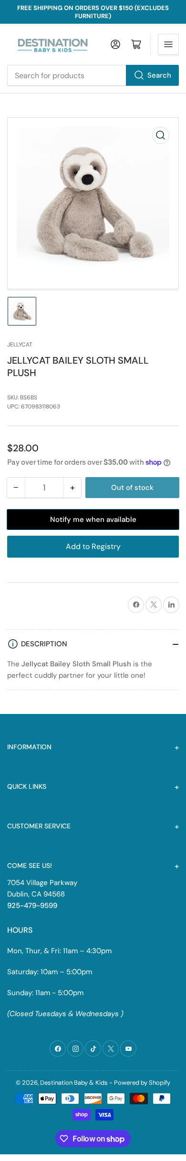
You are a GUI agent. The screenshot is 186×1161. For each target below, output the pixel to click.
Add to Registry (93, 546)
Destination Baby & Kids (74, 1083)
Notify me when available (93, 519)
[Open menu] (168, 44)
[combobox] (93, 75)
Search (159, 75)
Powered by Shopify (142, 1083)
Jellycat (19, 344)
